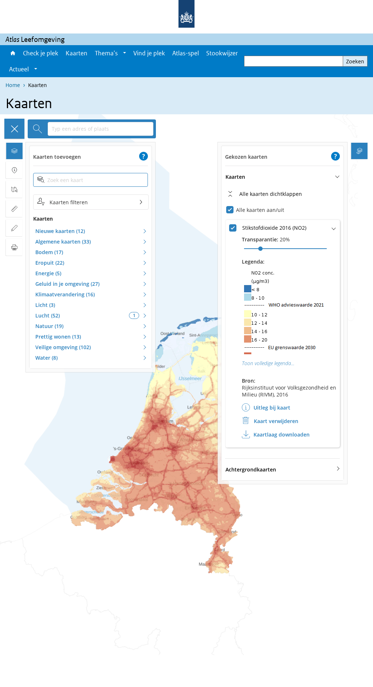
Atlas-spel (185, 53)
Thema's (106, 53)
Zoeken (355, 61)
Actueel (19, 69)
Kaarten (76, 53)
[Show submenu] (124, 53)
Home (12, 53)
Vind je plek (149, 53)
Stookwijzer (222, 53)
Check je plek (40, 53)
